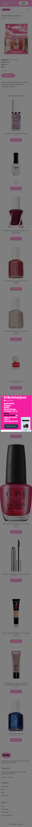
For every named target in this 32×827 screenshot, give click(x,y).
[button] (11, 426)
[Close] (2, 396)
